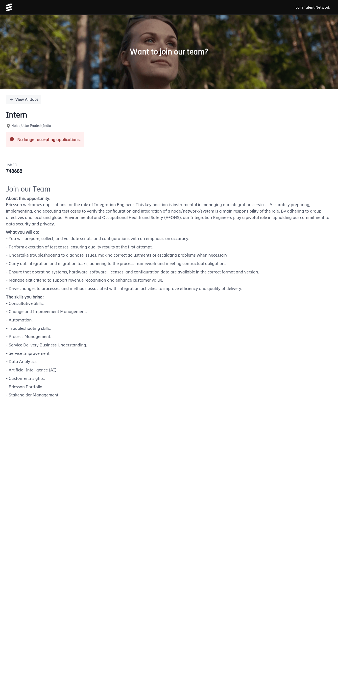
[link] (9, 7)
